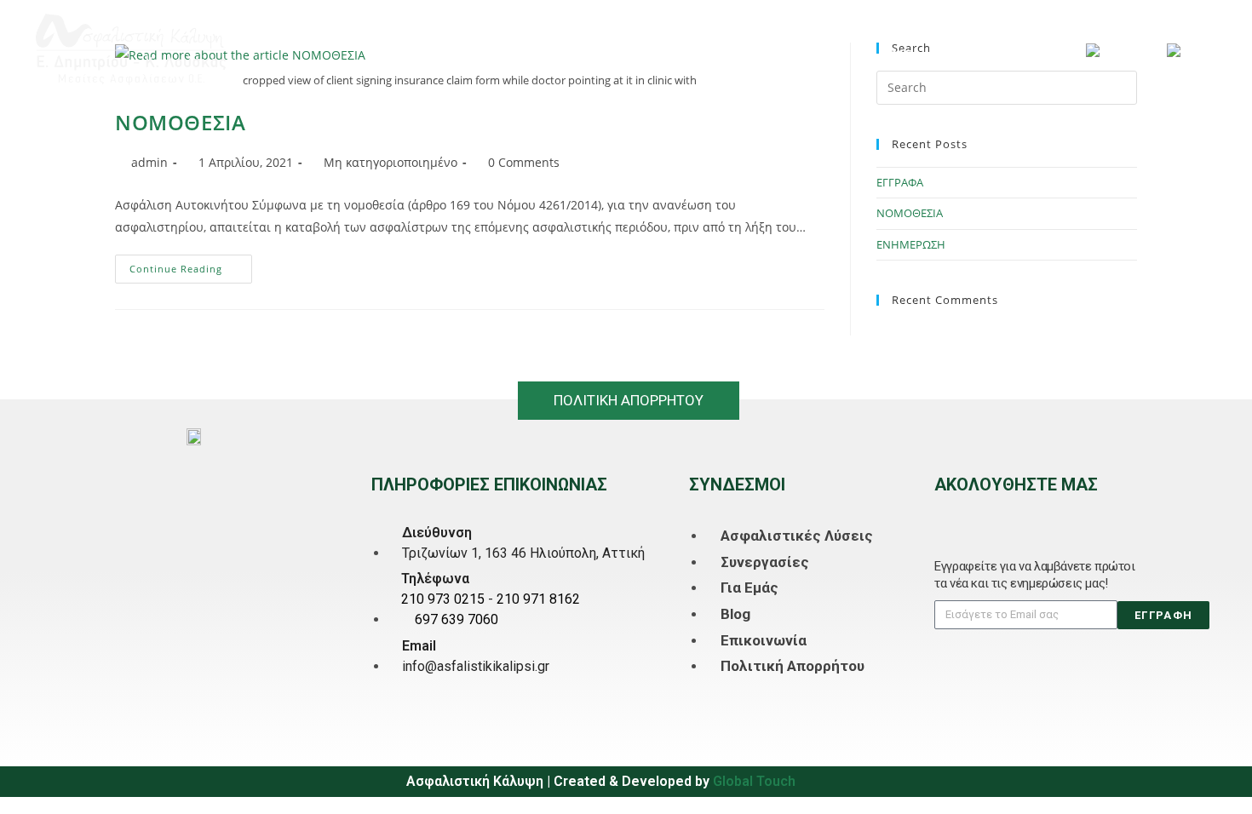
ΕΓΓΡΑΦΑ (899, 182)
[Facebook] (944, 514)
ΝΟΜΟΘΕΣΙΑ (180, 122)
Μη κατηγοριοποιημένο (390, 162)
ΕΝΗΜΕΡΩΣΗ (910, 244)
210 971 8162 (538, 599)
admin (149, 162)
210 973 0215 (443, 599)
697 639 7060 (456, 619)
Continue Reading (190, 265)
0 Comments (524, 162)
